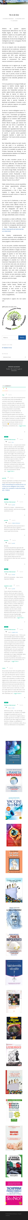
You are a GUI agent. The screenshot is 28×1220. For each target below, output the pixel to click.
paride (13, 504)
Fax (13, 442)
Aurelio (13, 574)
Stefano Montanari (9, 18)
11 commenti (14, 20)
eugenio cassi (15, 632)
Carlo (13, 708)
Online (7, 348)
